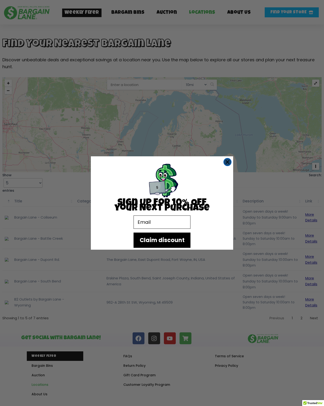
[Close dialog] (227, 162)
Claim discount (162, 240)
